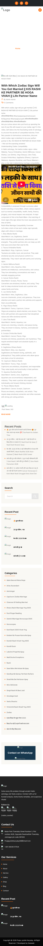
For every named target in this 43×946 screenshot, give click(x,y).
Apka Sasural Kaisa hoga (16, 580)
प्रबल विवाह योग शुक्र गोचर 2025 (16, 718)
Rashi (9, 663)
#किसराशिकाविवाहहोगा (20, 121)
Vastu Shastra (12, 701)
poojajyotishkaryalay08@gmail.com (18, 841)
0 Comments (8, 103)
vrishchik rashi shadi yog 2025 (19, 707)
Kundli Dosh (11, 646)
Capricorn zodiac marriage (17, 597)
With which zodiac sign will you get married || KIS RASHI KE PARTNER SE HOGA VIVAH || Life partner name (21, 91)
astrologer (11, 591)
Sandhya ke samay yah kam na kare (20, 674)
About (5, 868)
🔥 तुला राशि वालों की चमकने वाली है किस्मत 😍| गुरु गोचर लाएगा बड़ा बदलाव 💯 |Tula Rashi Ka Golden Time (22, 432)
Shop (5, 882)
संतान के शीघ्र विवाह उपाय (14, 729)
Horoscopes (11, 624)
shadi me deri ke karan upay (17, 679)
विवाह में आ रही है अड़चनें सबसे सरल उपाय (18, 723)
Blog (4, 886)
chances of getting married (17, 602)
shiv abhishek (12, 685)
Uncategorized (12, 696)
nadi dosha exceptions (15, 657)
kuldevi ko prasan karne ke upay (19, 635)
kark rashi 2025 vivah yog (17, 630)
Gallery (5, 877)
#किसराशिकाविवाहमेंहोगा (31, 119)
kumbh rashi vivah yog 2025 (18, 641)
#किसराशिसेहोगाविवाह (7, 116)
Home (17, 48)
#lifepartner (5, 119)
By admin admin (9, 99)
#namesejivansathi (17, 119)
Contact (6, 891)
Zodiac (9, 712)
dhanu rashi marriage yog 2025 (19, 608)
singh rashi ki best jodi (16, 690)
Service (5, 873)
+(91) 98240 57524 (12, 847)
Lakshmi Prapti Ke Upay (15, 652)
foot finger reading (14, 613)
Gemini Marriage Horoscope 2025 (19, 619)
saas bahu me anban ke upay (18, 668)
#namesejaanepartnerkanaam (25, 116)
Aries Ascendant (13, 586)
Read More (5, 414)
